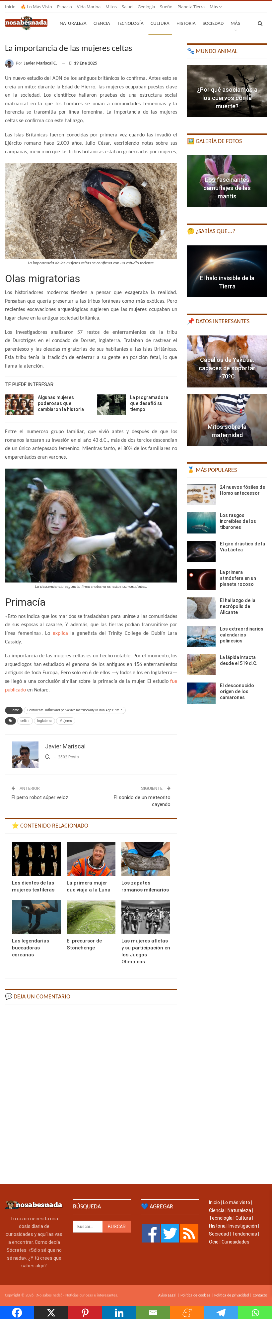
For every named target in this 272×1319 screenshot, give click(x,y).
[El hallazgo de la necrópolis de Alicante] (201, 608)
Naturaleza (73, 23)
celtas (25, 721)
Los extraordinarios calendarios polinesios (241, 634)
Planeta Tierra (191, 7)
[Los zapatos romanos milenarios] (145, 859)
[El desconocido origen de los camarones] (201, 693)
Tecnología (130, 23)
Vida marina (89, 7)
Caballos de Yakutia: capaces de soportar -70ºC (227, 368)
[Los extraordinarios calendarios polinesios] (201, 636)
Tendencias (244, 1234)
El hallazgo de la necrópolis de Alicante (237, 606)
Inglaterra (44, 721)
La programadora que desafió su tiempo (149, 403)
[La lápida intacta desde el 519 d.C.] (201, 665)
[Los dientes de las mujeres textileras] (36, 859)
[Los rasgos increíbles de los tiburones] (201, 522)
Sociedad (213, 23)
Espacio (64, 7)
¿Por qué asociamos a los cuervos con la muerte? (227, 98)
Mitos (111, 7)
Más (214, 7)
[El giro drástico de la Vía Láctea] (201, 551)
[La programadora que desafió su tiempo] (111, 405)
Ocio (214, 1241)
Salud (127, 7)
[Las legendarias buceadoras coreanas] (36, 917)
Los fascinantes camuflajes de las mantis (227, 188)
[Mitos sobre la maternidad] (227, 420)
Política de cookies (195, 1295)
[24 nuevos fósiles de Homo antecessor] (201, 494)
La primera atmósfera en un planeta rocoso (238, 578)
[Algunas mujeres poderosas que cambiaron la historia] (19, 405)
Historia (186, 23)
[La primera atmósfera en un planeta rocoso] (201, 579)
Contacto (260, 1295)
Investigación (243, 1226)
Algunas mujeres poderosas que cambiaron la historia (61, 403)
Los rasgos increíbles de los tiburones (238, 521)
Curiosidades (235, 1241)
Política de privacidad (231, 1295)
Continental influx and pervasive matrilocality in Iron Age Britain (74, 710)
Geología (146, 7)
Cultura (160, 23)
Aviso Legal (167, 1295)
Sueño (166, 7)
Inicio (10, 7)
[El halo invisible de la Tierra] (227, 271)
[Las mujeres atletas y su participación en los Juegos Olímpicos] (145, 917)
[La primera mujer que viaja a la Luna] (91, 859)
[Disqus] (91, 1093)
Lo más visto (236, 1202)
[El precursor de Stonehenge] (91, 917)
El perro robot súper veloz (40, 797)
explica (60, 633)
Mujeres (65, 721)
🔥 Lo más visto (36, 7)
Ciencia (102, 23)
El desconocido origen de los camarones (237, 691)
